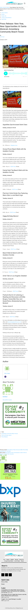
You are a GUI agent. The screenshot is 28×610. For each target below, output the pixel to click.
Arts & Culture (6, 7)
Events (2, 14)
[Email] (5, 377)
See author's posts (7, 399)
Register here (14, 145)
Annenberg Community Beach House (9, 433)
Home (1, 7)
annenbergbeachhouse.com (14, 322)
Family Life (3, 16)
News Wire (3, 19)
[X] (4, 41)
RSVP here (13, 166)
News (2, 597)
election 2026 (4, 592)
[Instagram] (6, 574)
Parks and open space (6, 435)
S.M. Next (2, 36)
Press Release (4, 436)
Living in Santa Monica (6, 17)
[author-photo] (3, 460)
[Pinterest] (7, 41)
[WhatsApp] (10, 41)
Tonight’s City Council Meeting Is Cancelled (11, 599)
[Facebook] (1, 41)
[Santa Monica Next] (14, 3)
